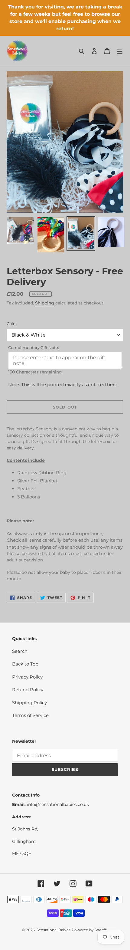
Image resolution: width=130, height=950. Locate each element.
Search (20, 651)
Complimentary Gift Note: (33, 347)
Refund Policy (27, 689)
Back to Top (25, 664)
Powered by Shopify (90, 930)
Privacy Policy (27, 677)
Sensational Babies (53, 930)
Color (12, 323)
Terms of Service (30, 715)
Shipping (44, 303)
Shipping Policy (29, 702)
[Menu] (119, 51)
